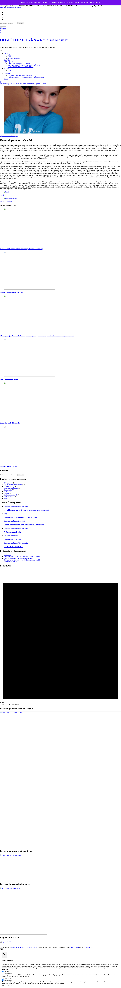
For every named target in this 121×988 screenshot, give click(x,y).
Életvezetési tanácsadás (11, 488)
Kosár (9, 70)
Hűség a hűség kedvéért (9, 466)
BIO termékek (8, 483)
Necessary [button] (5, 969)
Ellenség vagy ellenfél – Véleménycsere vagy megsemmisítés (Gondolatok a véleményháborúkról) (37, 336)
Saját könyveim (8, 62)
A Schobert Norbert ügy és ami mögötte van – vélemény (21, 249)
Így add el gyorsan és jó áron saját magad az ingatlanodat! (26, 510)
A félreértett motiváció (12, 532)
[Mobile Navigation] (1, 50)
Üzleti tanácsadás (9, 496)
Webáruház (7, 68)
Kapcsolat (7, 73)
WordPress (89, 947)
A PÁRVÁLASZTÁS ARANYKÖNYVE (20, 67)
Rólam (10, 56)
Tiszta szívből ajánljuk (10, 495)
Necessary (7, 971)
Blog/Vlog (7, 60)
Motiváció (7, 491)
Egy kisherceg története (9, 379)
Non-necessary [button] (6, 978)
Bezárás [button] (98, 2)
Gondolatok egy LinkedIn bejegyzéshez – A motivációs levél (22, 556)
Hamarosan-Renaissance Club (11, 292)
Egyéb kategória (9, 486)
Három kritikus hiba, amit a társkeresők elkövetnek (24, 525)
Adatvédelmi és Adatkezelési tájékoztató (20, 75)
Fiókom (6, 79)
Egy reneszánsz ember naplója (9, 136)
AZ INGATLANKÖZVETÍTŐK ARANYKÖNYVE (24, 65)
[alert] (60, 637)
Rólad (9, 55)
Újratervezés (7, 555)
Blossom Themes (74, 947)
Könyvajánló (8, 490)
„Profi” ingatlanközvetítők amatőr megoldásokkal (18, 558)
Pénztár (10, 72)
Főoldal (6, 53)
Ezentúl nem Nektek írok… (10, 423)
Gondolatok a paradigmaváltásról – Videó (20, 517)
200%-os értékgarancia (14, 58)
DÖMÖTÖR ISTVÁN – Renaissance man (34, 40)
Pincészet (6, 493)
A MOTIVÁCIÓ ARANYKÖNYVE (19, 63)
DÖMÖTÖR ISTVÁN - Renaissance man (24, 947)
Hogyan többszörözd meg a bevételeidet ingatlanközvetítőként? (22, 560)
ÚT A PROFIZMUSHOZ (13, 547)
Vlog (5, 498)
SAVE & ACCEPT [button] (8, 985)
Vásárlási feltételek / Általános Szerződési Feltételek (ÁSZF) (26, 77)
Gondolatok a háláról (12, 539)
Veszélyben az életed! (10, 562)
